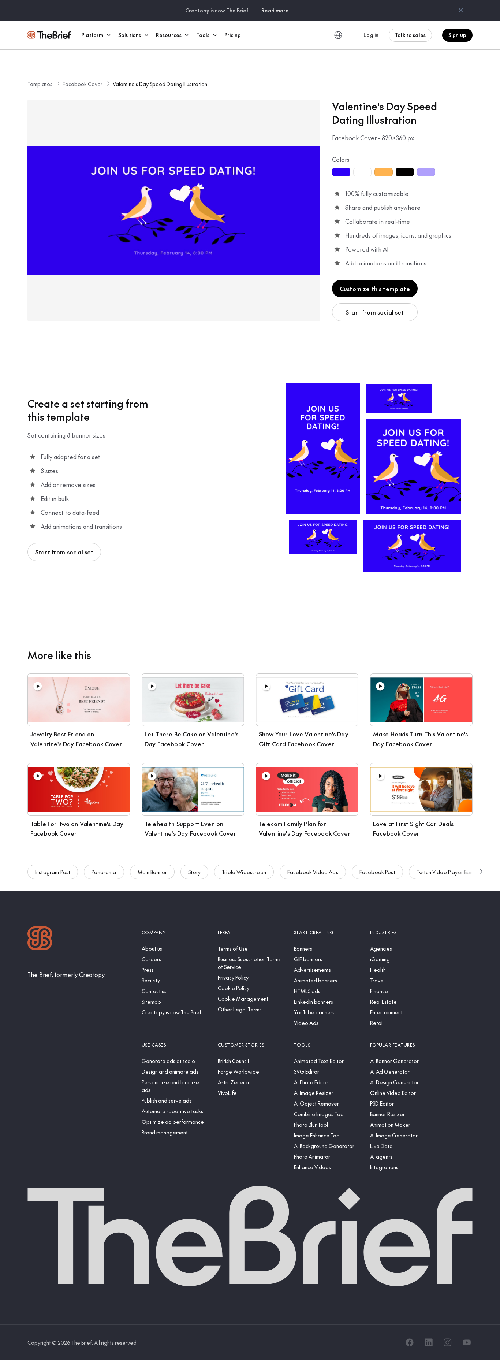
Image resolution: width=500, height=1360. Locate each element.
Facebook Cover (82, 84)
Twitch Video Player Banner (449, 872)
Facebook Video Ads (312, 872)
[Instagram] (448, 1342)
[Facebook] (409, 1342)
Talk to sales (410, 34)
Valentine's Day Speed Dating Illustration (160, 84)
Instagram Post (52, 872)
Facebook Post (377, 872)
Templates (39, 84)
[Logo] (39, 939)
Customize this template (375, 289)
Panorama (104, 872)
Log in (370, 34)
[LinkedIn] (428, 1342)
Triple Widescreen (244, 872)
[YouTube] (467, 1342)
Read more (275, 10)
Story (194, 872)
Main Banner (152, 872)
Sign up (457, 34)
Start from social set (375, 312)
